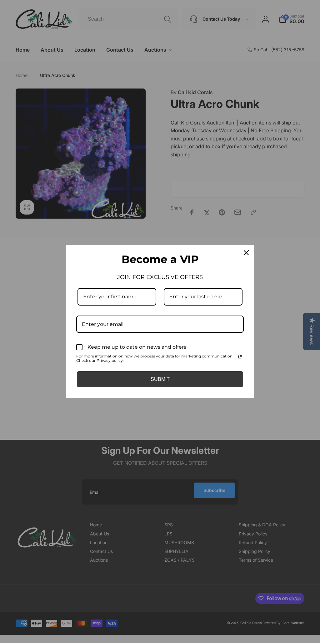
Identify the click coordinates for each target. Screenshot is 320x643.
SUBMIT (160, 379)
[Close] (246, 252)
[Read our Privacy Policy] (240, 357)
